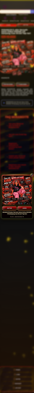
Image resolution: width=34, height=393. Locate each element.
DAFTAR (9, 208)
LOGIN (25, 208)
